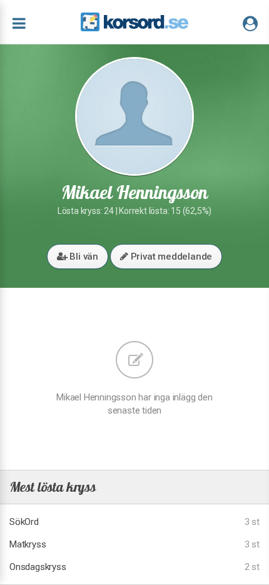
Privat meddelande (170, 256)
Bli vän (83, 256)
